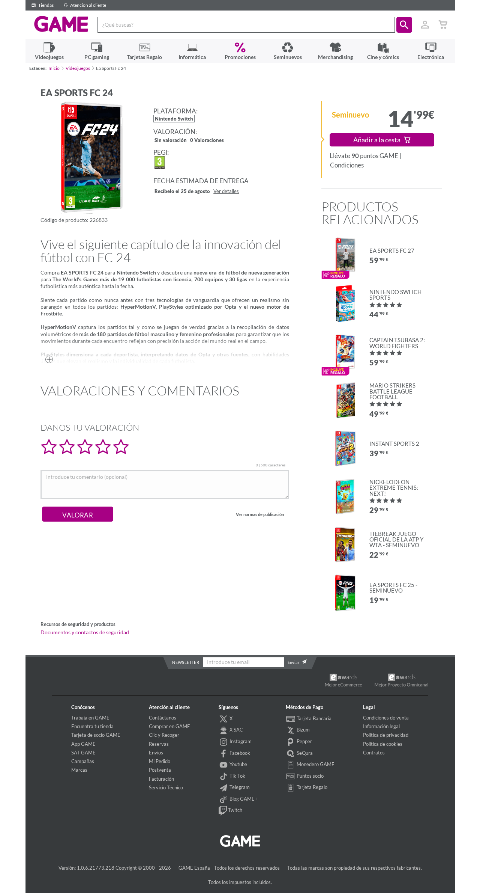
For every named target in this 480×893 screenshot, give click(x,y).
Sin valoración (170, 140)
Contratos (374, 753)
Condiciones (347, 165)
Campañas (82, 761)
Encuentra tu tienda (92, 726)
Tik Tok (236, 776)
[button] (404, 25)
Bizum (303, 730)
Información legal (381, 726)
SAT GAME (83, 753)
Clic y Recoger (164, 735)
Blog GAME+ (243, 799)
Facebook (239, 753)
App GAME (83, 744)
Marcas (79, 770)
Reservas (159, 744)
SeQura (304, 753)
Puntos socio (310, 776)
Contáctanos (162, 718)
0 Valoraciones (207, 140)
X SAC (235, 730)
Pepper (304, 741)
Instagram (240, 741)
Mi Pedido (159, 761)
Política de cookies (382, 744)
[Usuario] (425, 25)
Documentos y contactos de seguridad (84, 632)
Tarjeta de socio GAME (95, 735)
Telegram (239, 787)
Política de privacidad (385, 735)
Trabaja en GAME (90, 718)
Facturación (161, 779)
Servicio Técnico (166, 787)
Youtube (237, 764)
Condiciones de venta (386, 718)
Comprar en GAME (169, 726)
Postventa (160, 770)
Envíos (156, 753)
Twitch (234, 810)
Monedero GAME (315, 764)
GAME (61, 24)
